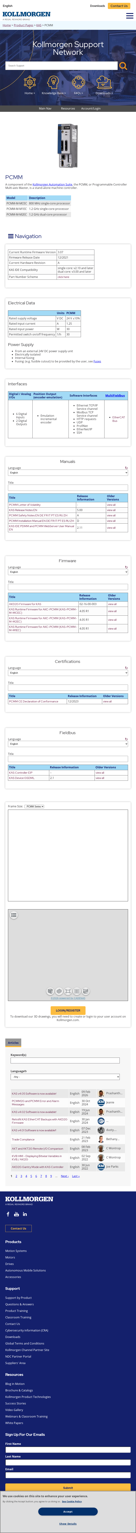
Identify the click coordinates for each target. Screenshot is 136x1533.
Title (11, 482)
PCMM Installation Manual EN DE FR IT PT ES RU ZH (41, 521)
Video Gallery (14, 1410)
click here (63, 277)
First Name (13, 1444)
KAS (38, 25)
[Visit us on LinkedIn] (26, 1214)
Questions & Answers (19, 1304)
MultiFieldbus (115, 395)
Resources (14, 1375)
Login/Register (68, 1010)
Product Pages (23, 25)
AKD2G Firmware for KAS (25, 604)
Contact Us (119, 6)
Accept (67, 1511)
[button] (50, 991)
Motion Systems (16, 1251)
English (7, 6)
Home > (30, 93)
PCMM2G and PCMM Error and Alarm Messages (35, 1102)
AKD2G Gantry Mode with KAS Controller (38, 1167)
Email (9, 1469)
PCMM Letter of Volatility (25, 505)
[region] (68, 1512)
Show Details (68, 1523)
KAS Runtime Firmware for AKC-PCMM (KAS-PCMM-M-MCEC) (43, 611)
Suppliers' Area (15, 1363)
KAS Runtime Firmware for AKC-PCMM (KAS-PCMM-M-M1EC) (43, 628)
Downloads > (104, 93)
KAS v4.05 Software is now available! (34, 1093)
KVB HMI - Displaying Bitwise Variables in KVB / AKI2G (37, 1157)
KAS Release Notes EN (23, 510)
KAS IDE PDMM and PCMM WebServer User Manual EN (41, 527)
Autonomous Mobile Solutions (25, 1270)
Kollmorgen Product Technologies (28, 1397)
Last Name (13, 1456)
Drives (9, 1264)
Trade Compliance (23, 1139)
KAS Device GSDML (22, 778)
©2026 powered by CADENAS (68, 998)
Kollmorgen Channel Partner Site (27, 1350)
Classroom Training (18, 1317)
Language (68, 468)
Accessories (13, 1277)
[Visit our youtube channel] (16, 1214)
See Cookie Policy (72, 1501)
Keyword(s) (18, 1055)
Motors (10, 1257)
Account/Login (91, 108)
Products (13, 1242)
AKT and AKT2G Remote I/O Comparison (37, 1148)
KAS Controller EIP (20, 773)
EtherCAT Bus (118, 419)
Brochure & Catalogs (19, 1390)
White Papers (14, 1423)
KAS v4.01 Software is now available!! (34, 1130)
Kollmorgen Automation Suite (52, 184)
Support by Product (18, 1298)
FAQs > (78, 93)
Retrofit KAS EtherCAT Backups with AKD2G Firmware (39, 1121)
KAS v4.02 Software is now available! (34, 1112)
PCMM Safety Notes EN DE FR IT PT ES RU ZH (38, 515)
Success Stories (15, 1403)
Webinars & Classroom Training (26, 1416)
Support (12, 1289)
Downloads (97, 6)
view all (111, 505)
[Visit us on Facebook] (8, 1214)
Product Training (16, 1311)
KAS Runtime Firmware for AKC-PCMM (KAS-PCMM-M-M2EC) (43, 619)
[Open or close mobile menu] (129, 16)
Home (7, 25)
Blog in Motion (15, 1384)
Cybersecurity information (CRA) (26, 1330)
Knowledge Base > (54, 93)
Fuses (97, 361)
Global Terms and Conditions (24, 1343)
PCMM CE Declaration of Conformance (33, 701)
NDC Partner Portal (18, 1356)
